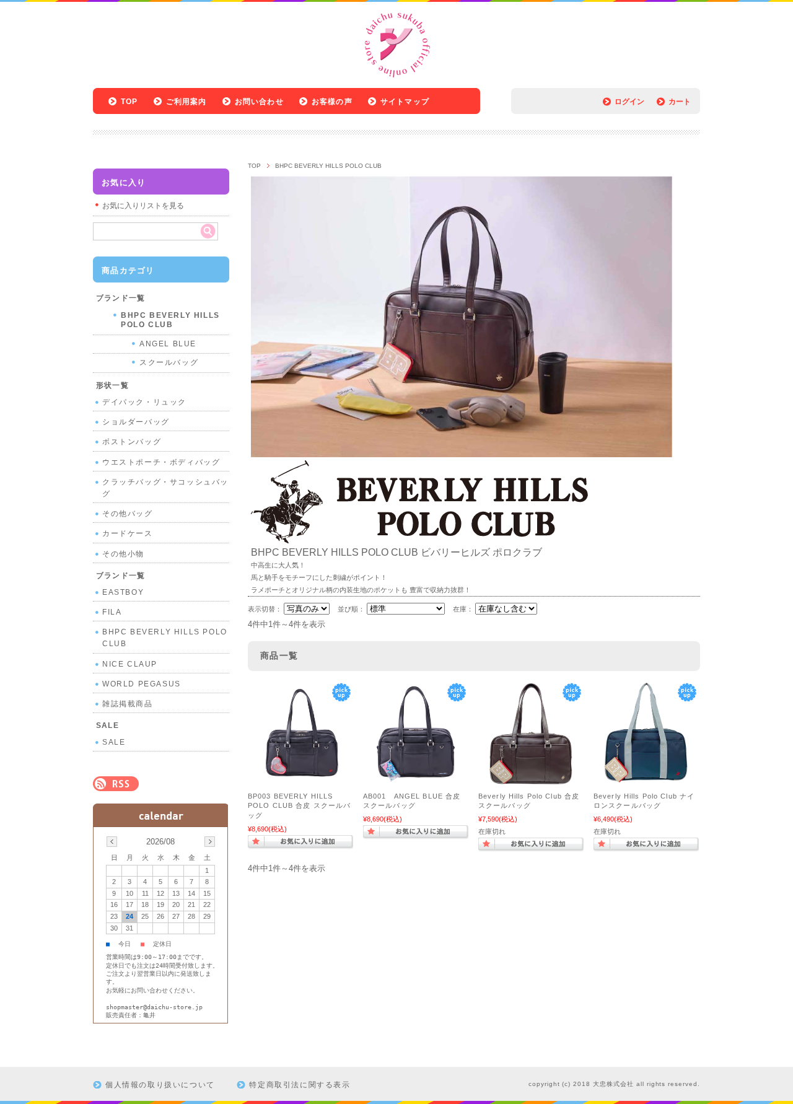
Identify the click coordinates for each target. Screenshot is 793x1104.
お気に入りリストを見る (143, 205)
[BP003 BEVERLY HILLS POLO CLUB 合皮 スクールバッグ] (300, 779)
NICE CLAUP (129, 664)
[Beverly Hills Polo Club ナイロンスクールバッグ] (646, 779)
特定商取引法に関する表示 (299, 1084)
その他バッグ (127, 513)
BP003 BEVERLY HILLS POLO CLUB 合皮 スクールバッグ (299, 805)
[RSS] (116, 784)
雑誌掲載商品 (127, 703)
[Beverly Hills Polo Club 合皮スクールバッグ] (531, 779)
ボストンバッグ (131, 441)
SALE (113, 742)
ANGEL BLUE (167, 344)
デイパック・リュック (144, 402)
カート (679, 101)
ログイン (629, 101)
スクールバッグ (168, 362)
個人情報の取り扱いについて (160, 1084)
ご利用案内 (186, 101)
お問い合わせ (259, 101)
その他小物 (123, 554)
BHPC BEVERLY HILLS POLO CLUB (170, 320)
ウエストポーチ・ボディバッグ (161, 462)
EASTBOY (123, 592)
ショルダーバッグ (136, 422)
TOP (129, 101)
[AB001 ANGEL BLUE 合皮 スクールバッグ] (415, 779)
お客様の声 (332, 101)
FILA (111, 612)
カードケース (127, 533)
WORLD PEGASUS (141, 684)
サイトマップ (404, 101)
